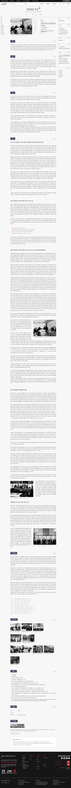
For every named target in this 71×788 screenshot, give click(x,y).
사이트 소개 (38, 766)
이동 (68, 764)
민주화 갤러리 (38, 761)
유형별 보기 (48, 3)
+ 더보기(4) (68, 24)
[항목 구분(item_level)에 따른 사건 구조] (39, 8)
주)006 (11, 417)
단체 (30, 759)
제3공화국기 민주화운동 (26, 766)
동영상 (37, 759)
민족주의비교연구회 (62, 46)
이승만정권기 (23, 757)
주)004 (46, 350)
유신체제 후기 (24, 768)
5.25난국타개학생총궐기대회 (63, 32)
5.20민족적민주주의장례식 (63, 30)
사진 (37, 757)
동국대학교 (60, 76)
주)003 (44, 310)
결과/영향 (2, 25)
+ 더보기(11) (68, 68)
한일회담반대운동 (61, 20)
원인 (1, 21)
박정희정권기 (23, 763)
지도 (59, 3)
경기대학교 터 (61, 70)
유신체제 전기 (24, 767)
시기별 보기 (42, 3)
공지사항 (68, 3)
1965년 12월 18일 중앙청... (63, 60)
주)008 (41, 523)
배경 (1, 19)
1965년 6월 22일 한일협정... (63, 61)
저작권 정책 (68, 767)
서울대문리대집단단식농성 (63, 33)
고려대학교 (60, 73)
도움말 (37, 768)
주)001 (41, 168)
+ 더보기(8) (68, 52)
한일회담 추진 (61, 40)
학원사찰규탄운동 (61, 28)
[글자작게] (29, 14)
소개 (63, 3)
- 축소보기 (68, 18)
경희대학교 (60, 72)
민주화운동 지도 (45, 757)
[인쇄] (33, 14)
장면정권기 (23, 760)
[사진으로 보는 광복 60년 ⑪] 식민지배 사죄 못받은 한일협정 (64, 56)
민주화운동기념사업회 (66, 1)
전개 (1, 23)
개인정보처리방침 (62, 767)
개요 (1, 17)
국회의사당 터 (61, 75)
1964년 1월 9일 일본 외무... (63, 58)
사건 (30, 757)
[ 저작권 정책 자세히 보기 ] (15, 733)
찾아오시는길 (68, 769)
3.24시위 (60, 27)
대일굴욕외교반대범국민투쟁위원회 (64, 48)
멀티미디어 (54, 3)
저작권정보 (2, 34)
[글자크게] (26, 14)
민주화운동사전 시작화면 (3, 4)
